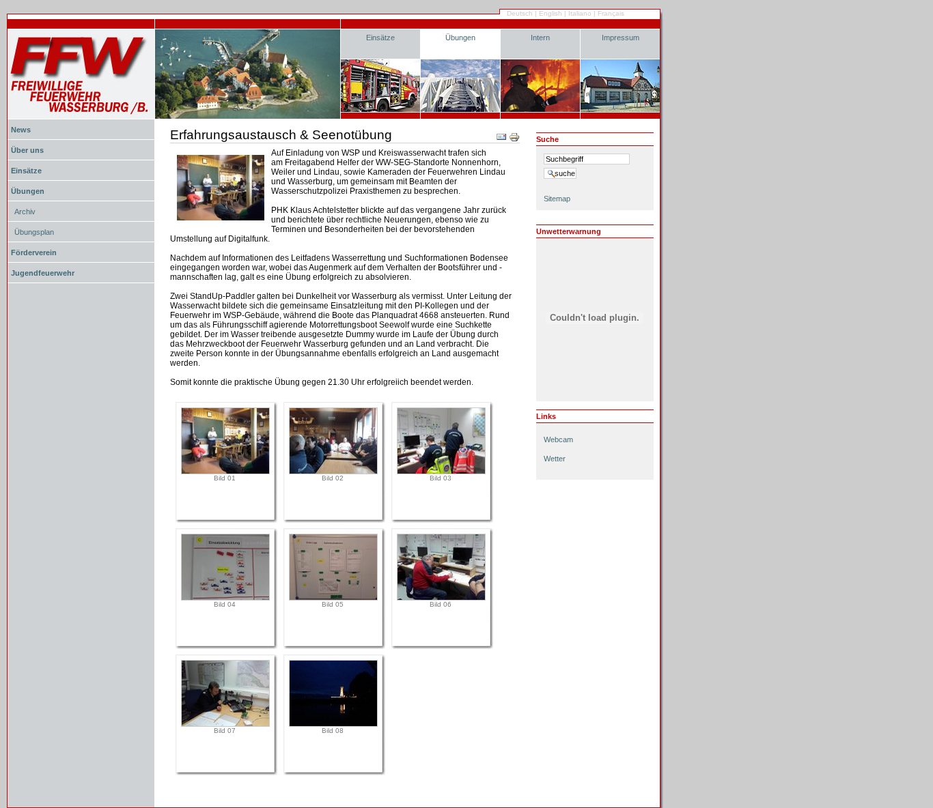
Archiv (25, 211)
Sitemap (557, 198)
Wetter (555, 458)
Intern (540, 37)
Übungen (460, 37)
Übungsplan (34, 232)
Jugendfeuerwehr (42, 273)
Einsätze (380, 37)
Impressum (620, 37)
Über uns (27, 150)
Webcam (558, 439)
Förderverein (34, 252)
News (21, 130)
